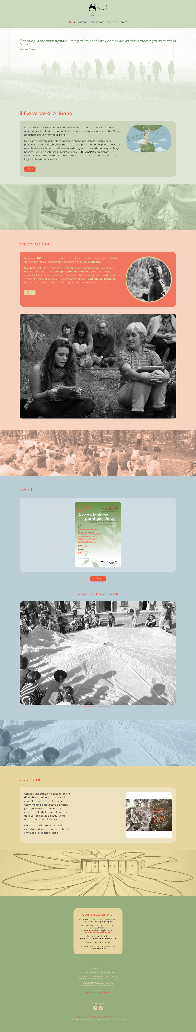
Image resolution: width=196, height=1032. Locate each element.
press (124, 22)
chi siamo (97, 22)
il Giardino (80, 22)
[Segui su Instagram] (101, 1008)
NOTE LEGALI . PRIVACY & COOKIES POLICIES (98, 1016)
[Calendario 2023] (149, 837)
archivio (112, 22)
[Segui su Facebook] (95, 1008)
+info (30, 169)
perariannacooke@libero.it (98, 932)
